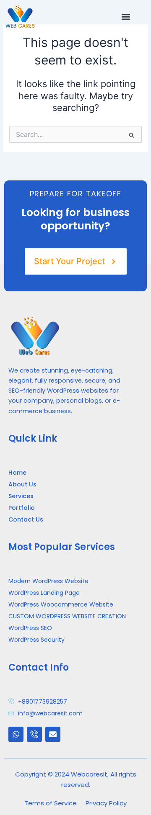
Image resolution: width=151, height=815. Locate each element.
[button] (126, 16)
